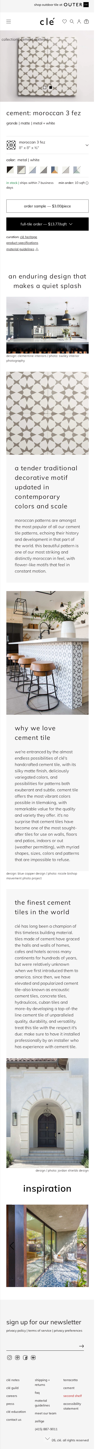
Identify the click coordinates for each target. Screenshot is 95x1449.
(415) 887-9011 (46, 1429)
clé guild (12, 1388)
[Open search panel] (71, 21)
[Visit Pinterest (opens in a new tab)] (17, 1357)
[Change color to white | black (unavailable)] (44, 170)
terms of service (39, 1330)
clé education (16, 1412)
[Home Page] (47, 21)
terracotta (70, 1380)
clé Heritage (28, 237)
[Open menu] (8, 21)
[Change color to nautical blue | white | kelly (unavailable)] (77, 170)
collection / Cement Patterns (25, 39)
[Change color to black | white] (10, 170)
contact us (13, 1420)
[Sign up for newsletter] (47, 1347)
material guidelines (20, 249)
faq (37, 1393)
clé (59, 1440)
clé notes (13, 1380)
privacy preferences (68, 1330)
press (10, 1404)
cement (68, 1388)
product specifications (22, 243)
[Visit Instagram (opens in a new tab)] (9, 1357)
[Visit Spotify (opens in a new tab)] (33, 1357)
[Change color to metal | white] (21, 170)
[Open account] (79, 21)
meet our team (45, 1413)
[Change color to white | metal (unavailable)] (66, 170)
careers (11, 1396)
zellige (39, 1421)
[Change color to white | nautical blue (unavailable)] (32, 170)
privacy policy (16, 1330)
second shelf (72, 1396)
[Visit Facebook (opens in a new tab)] (25, 1357)
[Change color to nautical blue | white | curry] (55, 170)
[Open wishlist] (64, 21)
